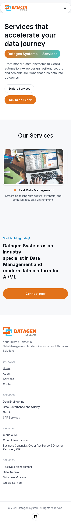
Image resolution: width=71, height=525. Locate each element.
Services (8, 378)
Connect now (35, 294)
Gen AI (7, 412)
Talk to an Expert (20, 100)
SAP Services (11, 417)
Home (6, 368)
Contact (8, 384)
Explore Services (19, 88)
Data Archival (11, 472)
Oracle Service (12, 482)
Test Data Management (17, 466)
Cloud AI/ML (10, 435)
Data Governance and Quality (21, 406)
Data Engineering (13, 401)
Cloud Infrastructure (15, 440)
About (6, 373)
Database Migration (15, 477)
